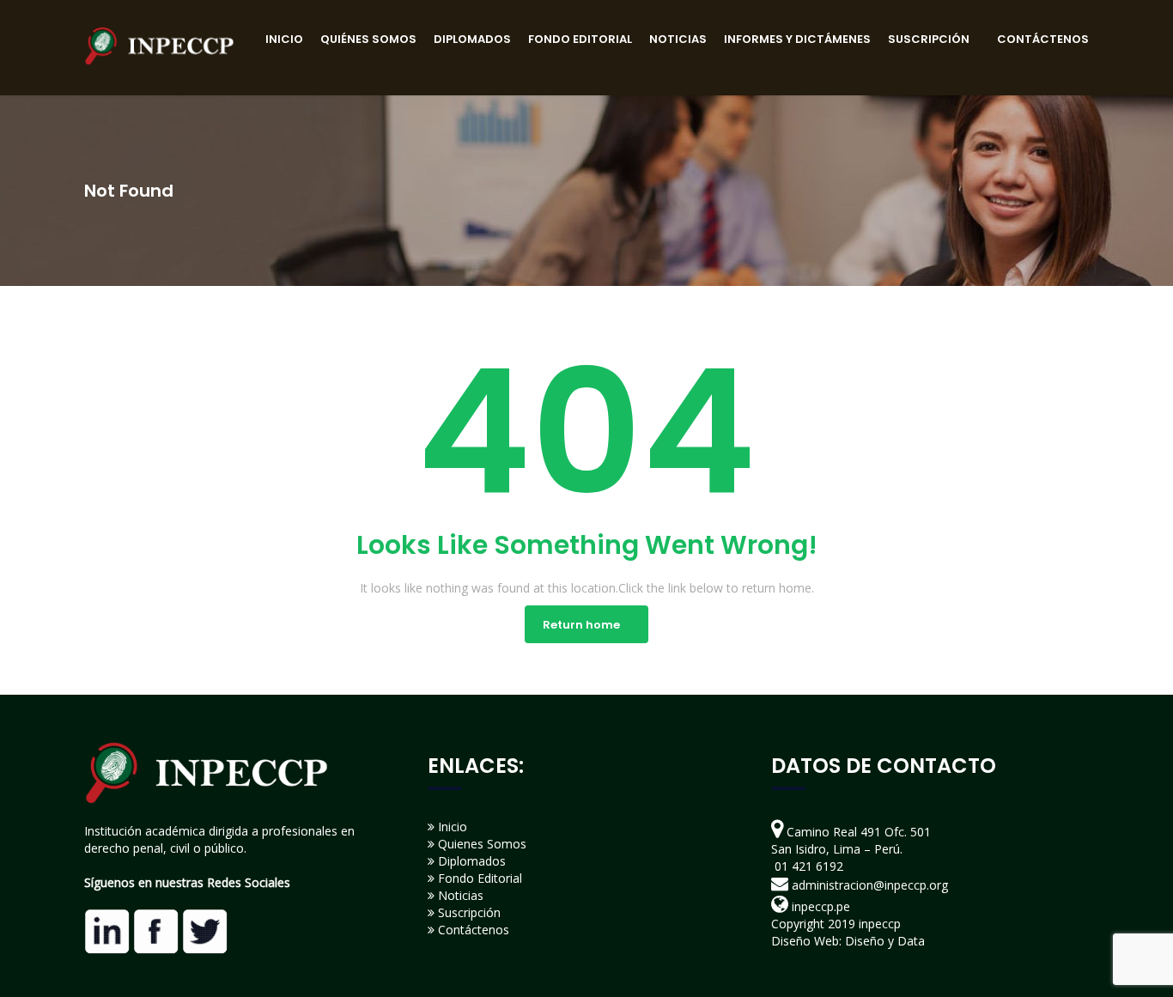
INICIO (284, 39)
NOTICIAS (678, 39)
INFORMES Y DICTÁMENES (797, 39)
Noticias (459, 895)
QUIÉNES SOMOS (368, 39)
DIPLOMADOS (472, 39)
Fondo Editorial (478, 878)
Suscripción (468, 912)
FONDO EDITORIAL (580, 39)
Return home (581, 625)
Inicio (451, 826)
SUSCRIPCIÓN (928, 39)
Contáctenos (472, 929)
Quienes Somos (480, 844)
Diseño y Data (885, 941)
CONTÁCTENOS (1043, 39)
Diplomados (470, 861)
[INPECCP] (159, 44)
